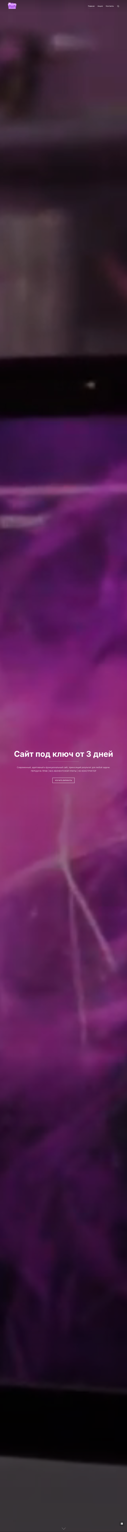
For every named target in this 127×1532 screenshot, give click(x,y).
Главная (91, 6)
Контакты (110, 6)
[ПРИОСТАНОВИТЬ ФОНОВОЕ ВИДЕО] (122, 1524)
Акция (100, 6)
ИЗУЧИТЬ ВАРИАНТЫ (63, 780)
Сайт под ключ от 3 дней (63, 754)
